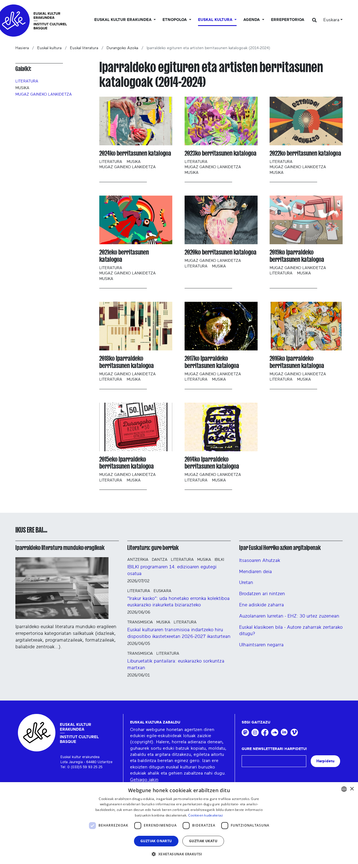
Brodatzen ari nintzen (262, 593)
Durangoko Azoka (122, 48)
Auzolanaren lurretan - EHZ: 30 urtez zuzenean (289, 616)
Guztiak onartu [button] (156, 841)
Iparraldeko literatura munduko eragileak (60, 547)
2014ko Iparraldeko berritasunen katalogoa (212, 463)
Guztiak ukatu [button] (203, 841)
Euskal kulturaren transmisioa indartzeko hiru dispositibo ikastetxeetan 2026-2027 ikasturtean (178, 633)
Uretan (246, 582)
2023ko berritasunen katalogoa (220, 153)
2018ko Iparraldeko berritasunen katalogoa (126, 362)
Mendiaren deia (255, 571)
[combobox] (344, 789)
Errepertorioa (287, 20)
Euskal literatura (84, 48)
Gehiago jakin (144, 779)
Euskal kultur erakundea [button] (123, 20)
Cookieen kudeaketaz (205, 815)
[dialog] (179, 823)
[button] (179, 854)
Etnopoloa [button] (175, 20)
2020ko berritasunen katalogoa (220, 252)
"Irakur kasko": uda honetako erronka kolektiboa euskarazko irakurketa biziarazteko (178, 601)
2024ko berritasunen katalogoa (135, 153)
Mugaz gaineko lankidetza (43, 94)
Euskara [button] (331, 20)
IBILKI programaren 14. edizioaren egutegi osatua (171, 570)
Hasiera (22, 48)
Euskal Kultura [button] (216, 20)
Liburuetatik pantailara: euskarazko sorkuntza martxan (175, 664)
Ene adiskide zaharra (261, 604)
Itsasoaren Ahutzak (259, 560)
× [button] (352, 789)
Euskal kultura (49, 48)
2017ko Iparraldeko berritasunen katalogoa (212, 362)
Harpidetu (325, 761)
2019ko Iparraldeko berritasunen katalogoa (297, 256)
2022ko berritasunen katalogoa (305, 153)
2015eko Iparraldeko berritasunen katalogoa (126, 463)
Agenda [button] (252, 20)
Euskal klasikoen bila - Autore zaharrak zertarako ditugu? (291, 630)
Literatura (26, 81)
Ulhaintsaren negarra (261, 644)
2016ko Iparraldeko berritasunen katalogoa (297, 362)
